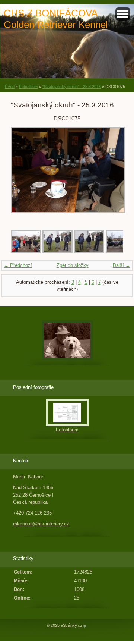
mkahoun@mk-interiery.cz (41, 524)
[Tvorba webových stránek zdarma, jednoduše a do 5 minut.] (84, 626)
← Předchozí (18, 265)
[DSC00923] (26, 251)
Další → (121, 265)
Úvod (10, 86)
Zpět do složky (73, 265)
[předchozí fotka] (23, 174)
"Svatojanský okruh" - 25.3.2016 (71, 86)
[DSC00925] (89, 251)
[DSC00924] (57, 251)
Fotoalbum (28, 86)
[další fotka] (111, 174)
